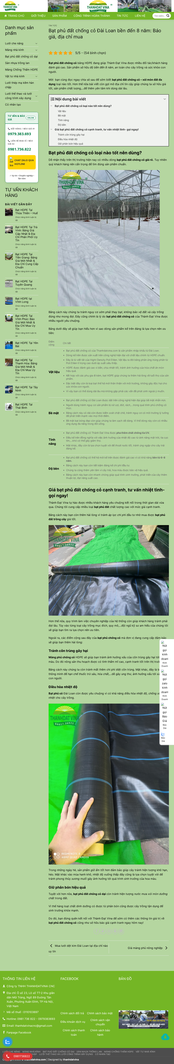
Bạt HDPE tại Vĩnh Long (23, 300)
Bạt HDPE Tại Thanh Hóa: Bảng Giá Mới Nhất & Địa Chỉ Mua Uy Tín (26, 367)
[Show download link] (165, 1037)
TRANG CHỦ (16, 15)
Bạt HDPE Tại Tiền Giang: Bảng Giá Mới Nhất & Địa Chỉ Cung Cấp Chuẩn (26, 261)
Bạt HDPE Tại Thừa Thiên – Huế (26, 211)
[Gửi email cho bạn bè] (109, 931)
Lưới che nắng (14, 43)
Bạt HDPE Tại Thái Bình (23, 406)
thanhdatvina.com (35, 1059)
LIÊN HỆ (140, 15)
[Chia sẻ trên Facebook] (96, 931)
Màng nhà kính (14, 49)
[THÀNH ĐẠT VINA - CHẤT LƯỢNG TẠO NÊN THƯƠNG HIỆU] (19, 6)
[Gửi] (168, 16)
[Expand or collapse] (165, 99)
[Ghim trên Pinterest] (115, 931)
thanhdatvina (71, 1059)
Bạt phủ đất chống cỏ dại (21, 56)
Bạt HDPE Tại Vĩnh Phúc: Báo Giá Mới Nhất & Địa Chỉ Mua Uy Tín (25, 322)
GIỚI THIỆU (38, 15)
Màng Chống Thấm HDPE (21, 69)
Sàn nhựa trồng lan (17, 63)
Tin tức (53, 25)
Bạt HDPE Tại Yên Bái (26, 344)
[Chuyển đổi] (36, 43)
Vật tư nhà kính (14, 76)
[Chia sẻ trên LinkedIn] (121, 931)
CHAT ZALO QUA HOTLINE (24, 162)
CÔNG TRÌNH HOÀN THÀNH (92, 15)
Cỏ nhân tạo (13, 104)
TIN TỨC (122, 15)
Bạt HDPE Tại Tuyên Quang (23, 283)
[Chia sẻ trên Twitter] (103, 931)
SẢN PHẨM (59, 15)
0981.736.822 (19, 149)
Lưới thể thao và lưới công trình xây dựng (18, 96)
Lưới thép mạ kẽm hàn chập (19, 85)
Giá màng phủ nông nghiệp (145, 948)
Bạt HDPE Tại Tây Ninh (26, 389)
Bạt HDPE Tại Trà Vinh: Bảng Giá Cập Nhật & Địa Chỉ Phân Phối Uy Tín (26, 234)
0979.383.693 (19, 133)
